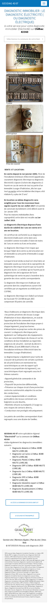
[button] (24, 39)
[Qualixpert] (24, 530)
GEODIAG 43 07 (10, 3)
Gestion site (8, 540)
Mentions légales (22, 540)
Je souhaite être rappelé (24, 516)
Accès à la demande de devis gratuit (25, 502)
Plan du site (35, 540)
